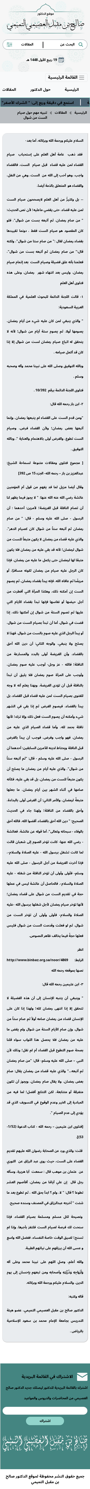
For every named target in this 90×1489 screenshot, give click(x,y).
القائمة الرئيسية (63, 77)
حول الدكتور (40, 90)
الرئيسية (72, 90)
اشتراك (45, 1421)
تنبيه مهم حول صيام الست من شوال (32, 115)
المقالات (61, 112)
